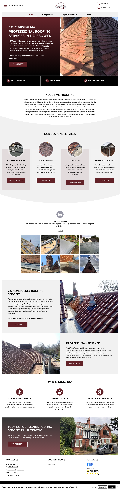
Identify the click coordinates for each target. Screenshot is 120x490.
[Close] (118, 486)
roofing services (34, 41)
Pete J (60, 231)
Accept (112, 487)
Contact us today (15, 56)
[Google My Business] (91, 464)
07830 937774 (13, 464)
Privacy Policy (74, 487)
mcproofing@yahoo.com (16, 5)
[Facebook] (88, 464)
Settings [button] (94, 487)
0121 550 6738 (13, 467)
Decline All (102, 487)
